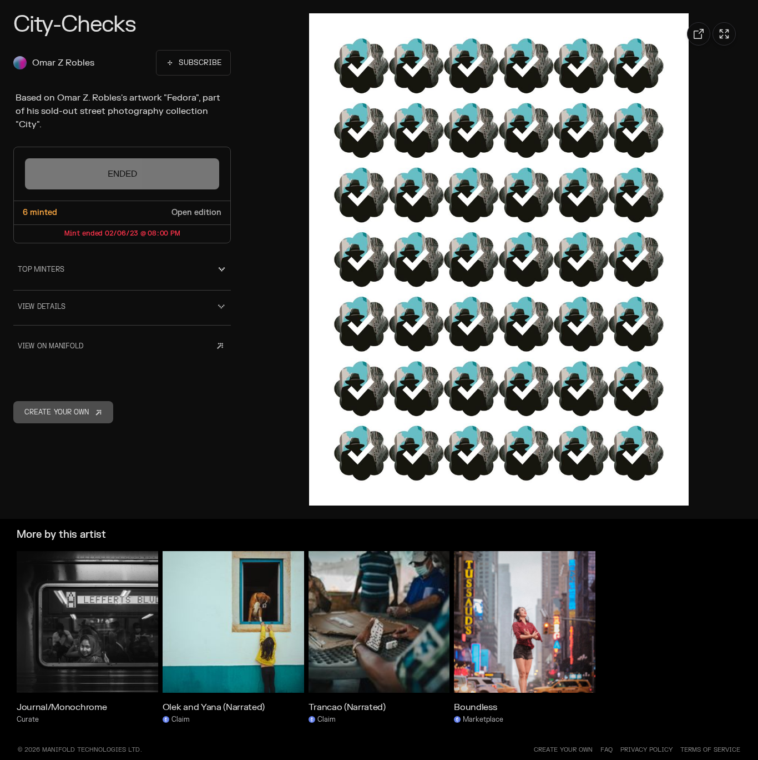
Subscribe (200, 62)
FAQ (606, 750)
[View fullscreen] (724, 34)
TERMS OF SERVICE (710, 750)
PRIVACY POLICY (646, 750)
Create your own (563, 750)
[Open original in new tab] (698, 34)
